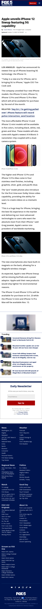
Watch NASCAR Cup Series (8, 561)
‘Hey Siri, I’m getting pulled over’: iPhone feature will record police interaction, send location (20, 112)
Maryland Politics (24, 470)
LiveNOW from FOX (8, 490)
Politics (22, 465)
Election (21, 475)
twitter (19, 587)
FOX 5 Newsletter (25, 523)
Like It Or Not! (6, 516)
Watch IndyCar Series (8, 564)
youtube (11, 587)
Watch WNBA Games (8, 575)
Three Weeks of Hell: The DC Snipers (8, 531)
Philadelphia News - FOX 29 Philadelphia (8, 473)
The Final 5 (5, 519)
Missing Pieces (6, 535)
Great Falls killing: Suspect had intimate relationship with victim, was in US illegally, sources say (25, 355)
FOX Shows (5, 492)
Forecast (22, 430)
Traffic (21, 435)
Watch (4, 484)
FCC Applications (24, 535)
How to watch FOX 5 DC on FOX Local (8, 495)
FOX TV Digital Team (18, 30)
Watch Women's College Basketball (7, 572)
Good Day (23, 484)
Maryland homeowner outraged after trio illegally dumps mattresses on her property (24, 364)
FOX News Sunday (7, 458)
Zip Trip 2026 (23, 498)
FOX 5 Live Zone (7, 526)
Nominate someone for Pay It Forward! (25, 495)
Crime (3, 444)
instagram (22, 587)
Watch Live (33, 3)
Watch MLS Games (8, 577)
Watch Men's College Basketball (8, 567)
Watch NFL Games (7, 552)
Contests (22, 530)
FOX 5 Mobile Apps (25, 525)
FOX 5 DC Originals (6, 506)
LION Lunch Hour (24, 487)
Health (4, 453)
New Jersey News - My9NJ (8, 477)
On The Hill (5, 521)
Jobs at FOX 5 (23, 539)
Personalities (23, 521)
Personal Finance (7, 455)
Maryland (4, 435)
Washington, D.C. (7, 430)
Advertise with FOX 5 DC (26, 511)
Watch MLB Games (8, 558)
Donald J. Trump (24, 479)
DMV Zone (5, 514)
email (30, 587)
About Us (23, 505)
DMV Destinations (25, 490)
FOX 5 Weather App (25, 441)
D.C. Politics (23, 468)
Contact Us (22, 518)
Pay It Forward (24, 492)
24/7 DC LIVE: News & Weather (9, 438)
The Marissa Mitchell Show (8, 511)
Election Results (24, 477)
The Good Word (7, 528)
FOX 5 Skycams (24, 433)
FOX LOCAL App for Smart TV (25, 515)
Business (4, 448)
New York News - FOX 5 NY (9, 469)
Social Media (23, 528)
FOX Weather (23, 444)
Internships (22, 537)
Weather (23, 428)
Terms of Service (22, 414)
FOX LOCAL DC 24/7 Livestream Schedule (8, 499)
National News (6, 441)
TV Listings (5, 487)
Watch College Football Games (9, 555)
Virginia (4, 433)
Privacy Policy (23, 412)
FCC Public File (24, 532)
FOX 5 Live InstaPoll (25, 508)
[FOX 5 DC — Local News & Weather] (7, 3)
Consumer (28, 30)
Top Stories (5, 460)
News (4, 428)
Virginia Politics (24, 472)
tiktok (26, 587)
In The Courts (6, 523)
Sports (4, 446)
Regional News (8, 465)
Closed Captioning (25, 541)
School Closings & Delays (25, 438)
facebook (15, 587)
